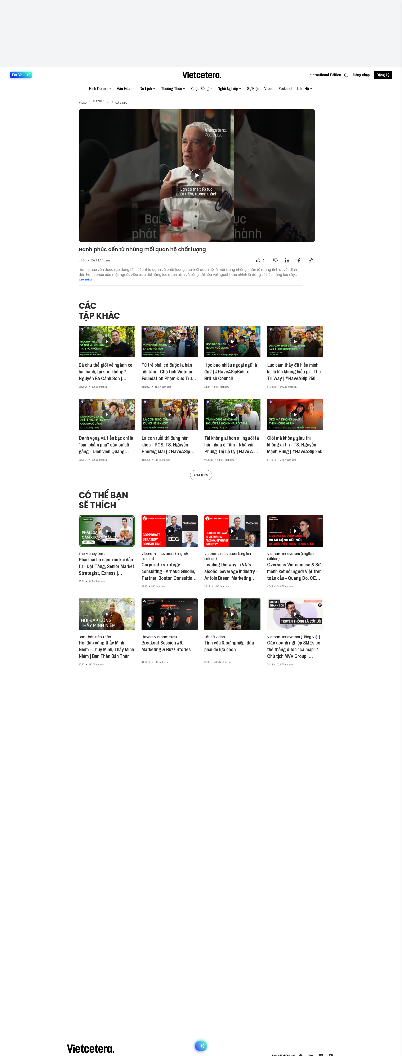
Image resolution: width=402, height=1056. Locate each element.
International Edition (325, 75)
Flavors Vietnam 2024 (159, 636)
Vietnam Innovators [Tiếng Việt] (293, 636)
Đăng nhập (361, 75)
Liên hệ (303, 88)
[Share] (287, 260)
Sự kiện (253, 88)
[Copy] (311, 260)
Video (268, 88)
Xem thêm (85, 280)
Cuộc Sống (200, 88)
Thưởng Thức (171, 88)
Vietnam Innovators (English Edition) (165, 556)
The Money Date (92, 553)
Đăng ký (382, 75)
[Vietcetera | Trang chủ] (201, 75)
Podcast (285, 88)
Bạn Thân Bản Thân (95, 636)
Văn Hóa (123, 88)
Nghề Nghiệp (228, 88)
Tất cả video (214, 636)
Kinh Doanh (98, 88)
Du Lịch (146, 88)
